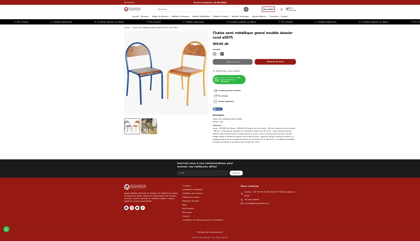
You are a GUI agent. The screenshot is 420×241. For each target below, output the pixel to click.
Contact (185, 216)
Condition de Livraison (192, 193)
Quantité (216, 49)
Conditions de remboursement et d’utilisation (202, 220)
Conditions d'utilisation (192, 189)
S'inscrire (236, 173)
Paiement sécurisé (190, 201)
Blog (184, 205)
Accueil (127, 27)
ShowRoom (130, 2)
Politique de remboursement (210, 232)
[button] (291, 9)
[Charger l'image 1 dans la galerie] (132, 126)
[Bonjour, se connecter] (281, 9)
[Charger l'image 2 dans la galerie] (149, 126)
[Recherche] (246, 9)
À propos (186, 185)
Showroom (187, 212)
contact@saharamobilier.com (256, 203)
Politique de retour (190, 197)
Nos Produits (188, 208)
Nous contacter (250, 186)
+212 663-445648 (251, 199)
